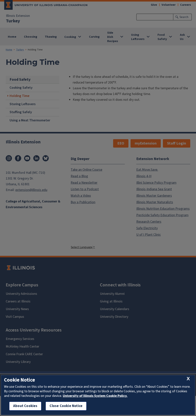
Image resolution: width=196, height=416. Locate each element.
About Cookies (25, 406)
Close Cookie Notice (66, 406)
